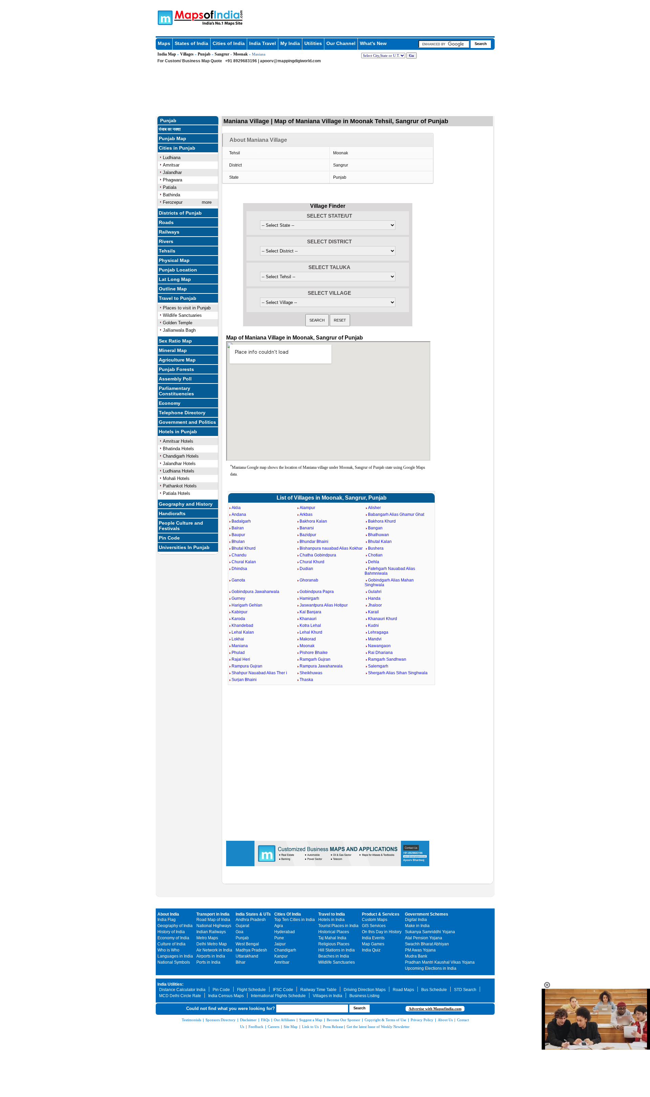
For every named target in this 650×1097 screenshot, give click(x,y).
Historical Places (333, 931)
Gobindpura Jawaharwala (255, 591)
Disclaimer (248, 1020)
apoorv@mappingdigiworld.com (290, 61)
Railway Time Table (318, 989)
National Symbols (173, 962)
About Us (445, 1020)
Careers (273, 1027)
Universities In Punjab (184, 547)
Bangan (375, 528)
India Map (166, 54)
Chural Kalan (244, 562)
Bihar (240, 962)
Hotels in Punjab (178, 431)
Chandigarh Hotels (181, 456)
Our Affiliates (284, 1020)
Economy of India (173, 938)
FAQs (265, 1020)
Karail (373, 612)
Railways (169, 232)
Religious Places (333, 944)
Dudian (306, 568)
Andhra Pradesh (251, 919)
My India (290, 43)
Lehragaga (378, 632)
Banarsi (307, 528)
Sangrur (222, 54)
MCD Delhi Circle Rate (180, 995)
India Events (373, 938)
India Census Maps (226, 995)
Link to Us (310, 1027)
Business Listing (364, 995)
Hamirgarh (309, 598)
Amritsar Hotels (178, 441)
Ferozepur (172, 202)
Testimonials (191, 1020)
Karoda (238, 618)
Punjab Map (172, 138)
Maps (164, 43)
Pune (279, 938)
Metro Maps (207, 938)
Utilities (313, 43)
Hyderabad (284, 931)
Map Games (373, 944)
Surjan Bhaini (244, 679)
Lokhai (238, 639)
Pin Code (169, 538)
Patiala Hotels (176, 493)
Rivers (166, 241)
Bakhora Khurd (382, 521)
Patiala (169, 187)
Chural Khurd (312, 562)
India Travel (262, 43)
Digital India (416, 919)
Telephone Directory (182, 412)
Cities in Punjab (177, 148)
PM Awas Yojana (420, 950)
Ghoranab (309, 580)
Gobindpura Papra (317, 591)
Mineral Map (173, 350)
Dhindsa (239, 568)
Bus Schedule (434, 989)
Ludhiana (171, 157)
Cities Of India (287, 914)
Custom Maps (374, 919)
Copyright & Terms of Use (385, 1020)
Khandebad (242, 625)
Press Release (333, 1027)
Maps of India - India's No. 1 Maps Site (164, 17)
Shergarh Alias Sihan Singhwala (398, 673)
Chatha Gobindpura (318, 555)
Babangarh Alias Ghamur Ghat (396, 514)
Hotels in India (331, 919)
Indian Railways (211, 931)
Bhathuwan (378, 534)
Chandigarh (285, 950)
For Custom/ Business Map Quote (189, 61)
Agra (278, 925)
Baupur (238, 534)
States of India (191, 43)
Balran (238, 528)
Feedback (255, 1027)
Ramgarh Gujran (315, 659)
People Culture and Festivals (181, 525)
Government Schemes (426, 914)
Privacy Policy (422, 1020)
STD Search (465, 989)
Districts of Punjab (180, 213)
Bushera (376, 548)
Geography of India (175, 925)
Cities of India (229, 43)
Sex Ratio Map (175, 341)
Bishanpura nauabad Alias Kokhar (331, 548)
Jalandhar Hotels (179, 463)
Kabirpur (239, 612)
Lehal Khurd (311, 632)
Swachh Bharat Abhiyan (427, 944)
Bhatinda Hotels (178, 448)
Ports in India (208, 962)
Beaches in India (333, 956)
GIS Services (374, 925)
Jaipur (280, 944)
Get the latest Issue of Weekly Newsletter (378, 1027)
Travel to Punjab (177, 298)
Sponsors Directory (220, 1020)
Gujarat (242, 925)
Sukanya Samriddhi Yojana (430, 931)
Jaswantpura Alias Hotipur (324, 605)
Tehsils (167, 251)
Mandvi (375, 639)
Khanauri (308, 618)
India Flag (166, 919)
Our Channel (340, 43)
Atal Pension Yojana (423, 938)
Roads (166, 222)
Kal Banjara (310, 612)
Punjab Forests (176, 369)
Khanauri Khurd (382, 618)
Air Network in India (214, 950)
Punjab (204, 54)
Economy (169, 403)
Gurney (238, 598)
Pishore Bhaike (314, 652)
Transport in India (213, 914)
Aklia (236, 507)
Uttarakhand (247, 956)
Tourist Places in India (338, 925)
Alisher (374, 507)
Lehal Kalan (243, 632)
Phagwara (172, 179)
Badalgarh (241, 521)
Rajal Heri (241, 659)
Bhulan (238, 541)
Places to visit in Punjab (187, 307)
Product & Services (380, 914)
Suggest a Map (310, 1020)
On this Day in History (382, 931)
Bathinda (171, 194)
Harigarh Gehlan (247, 605)
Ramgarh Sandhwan (387, 659)
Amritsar (171, 165)
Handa (374, 598)
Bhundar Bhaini (314, 541)
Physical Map (174, 260)
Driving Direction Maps (365, 989)
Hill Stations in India (336, 950)
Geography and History (186, 504)
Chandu (239, 555)
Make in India (417, 925)
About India (168, 914)
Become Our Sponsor (343, 1020)
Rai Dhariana (380, 652)
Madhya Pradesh (251, 950)
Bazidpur (308, 534)
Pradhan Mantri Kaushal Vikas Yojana (440, 962)
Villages (187, 54)
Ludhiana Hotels (178, 471)
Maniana (240, 645)
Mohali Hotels (176, 478)
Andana (239, 514)
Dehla (373, 562)
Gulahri (375, 591)
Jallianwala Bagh (179, 330)
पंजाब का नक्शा (170, 129)
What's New (373, 43)
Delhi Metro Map (211, 944)
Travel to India (331, 914)
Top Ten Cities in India (294, 919)
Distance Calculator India (182, 989)
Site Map (291, 1027)
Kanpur (281, 956)
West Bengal (247, 944)
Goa (239, 931)
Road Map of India (213, 919)
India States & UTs (253, 914)
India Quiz (371, 950)
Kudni (373, 625)
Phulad (238, 652)
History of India (171, 931)
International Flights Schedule (278, 995)
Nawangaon (379, 645)
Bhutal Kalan (380, 541)
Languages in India (175, 956)
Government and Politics (187, 422)
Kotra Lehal (310, 625)
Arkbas (306, 514)
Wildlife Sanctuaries (182, 315)
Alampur (307, 507)
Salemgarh (378, 666)
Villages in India (327, 995)
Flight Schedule (251, 989)
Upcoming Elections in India (430, 968)
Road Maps (403, 989)
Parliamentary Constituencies (176, 391)
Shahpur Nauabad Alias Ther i (259, 673)
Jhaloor (375, 605)
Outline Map (173, 288)
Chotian (375, 555)
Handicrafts (172, 513)
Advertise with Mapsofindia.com (435, 1009)
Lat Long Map (175, 279)
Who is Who (168, 950)
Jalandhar (172, 172)
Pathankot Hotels (180, 485)
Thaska (306, 679)
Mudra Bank (416, 956)
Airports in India (210, 956)
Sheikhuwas (311, 673)
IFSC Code (283, 989)
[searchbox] (443, 44)
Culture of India (171, 944)
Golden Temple (177, 322)
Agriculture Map (177, 360)
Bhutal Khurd (244, 548)
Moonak (240, 54)
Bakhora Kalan (313, 521)
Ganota (238, 580)
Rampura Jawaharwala (321, 666)
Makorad (308, 639)
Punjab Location (178, 269)
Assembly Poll (175, 378)
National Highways (213, 925)
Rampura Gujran (247, 666)
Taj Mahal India (332, 938)
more (207, 202)
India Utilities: (170, 984)
